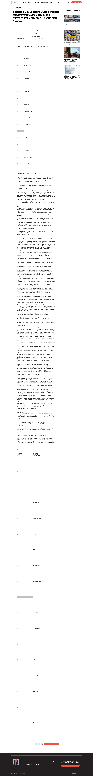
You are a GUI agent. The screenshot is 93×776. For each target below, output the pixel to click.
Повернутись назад (18, 7)
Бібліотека (29, 2)
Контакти (50, 2)
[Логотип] (14, 2)
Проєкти (34, 2)
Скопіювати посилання (52, 744)
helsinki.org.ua (73, 762)
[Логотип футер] (16, 764)
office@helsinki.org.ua (32, 764)
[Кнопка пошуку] (68, 2)
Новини (38, 2)
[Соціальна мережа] (58, 2)
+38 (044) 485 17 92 (31, 762)
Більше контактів (29, 767)
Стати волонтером (70, 765)
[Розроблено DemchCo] (80, 773)
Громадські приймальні (76, 2)
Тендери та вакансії (44, 2)
